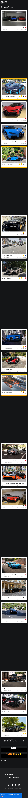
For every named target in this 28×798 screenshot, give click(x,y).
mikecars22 (5, 98)
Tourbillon (8, 278)
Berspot (5, 29)
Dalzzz (4, 507)
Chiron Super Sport (11, 141)
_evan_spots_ (6, 393)
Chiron (7, 233)
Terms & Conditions (9, 791)
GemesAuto (5, 120)
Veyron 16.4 (9, 255)
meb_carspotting (7, 166)
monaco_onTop (6, 599)
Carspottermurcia (7, 280)
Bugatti (3, 28)
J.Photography (6, 735)
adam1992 (5, 621)
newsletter (14, 778)
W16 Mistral (9, 392)
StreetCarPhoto (6, 234)
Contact (18, 774)
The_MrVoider (6, 257)
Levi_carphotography (7, 348)
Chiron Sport (9, 28)
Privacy (22, 791)
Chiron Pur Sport (10, 119)
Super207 (5, 485)
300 (23, 740)
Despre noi (9, 774)
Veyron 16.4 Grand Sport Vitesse (14, 96)
